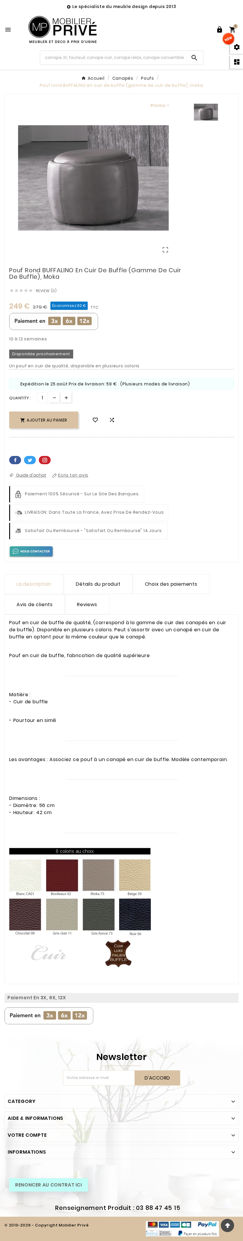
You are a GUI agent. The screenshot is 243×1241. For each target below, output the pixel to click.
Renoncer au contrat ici (48, 1184)
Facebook (15, 460)
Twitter (30, 460)
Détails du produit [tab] (98, 584)
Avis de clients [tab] (35, 604)
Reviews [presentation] (87, 604)
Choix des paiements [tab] (171, 584)
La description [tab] (34, 584)
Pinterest (45, 460)
